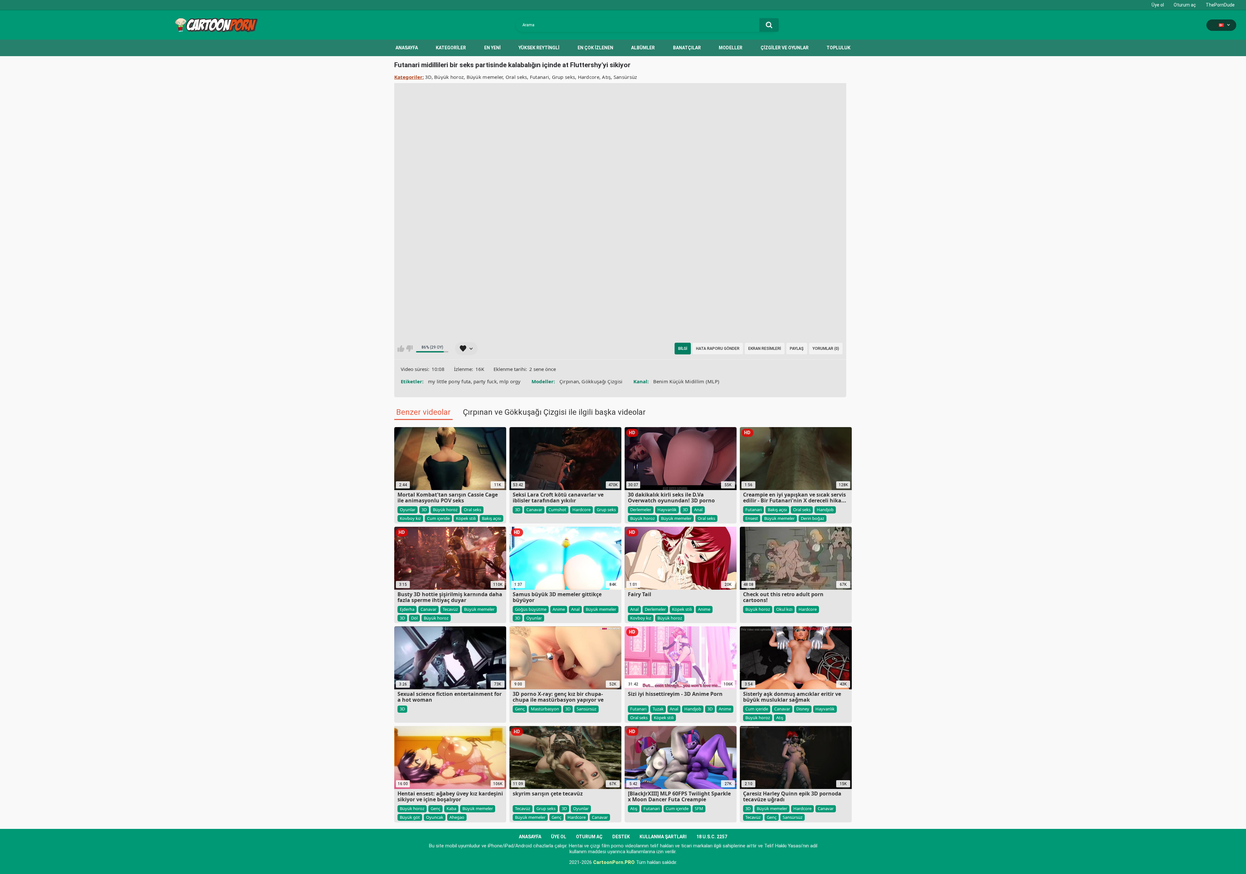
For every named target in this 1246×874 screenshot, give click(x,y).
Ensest (751, 518)
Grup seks (563, 77)
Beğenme (409, 348)
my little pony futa (449, 381)
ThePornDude (1220, 4)
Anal (698, 509)
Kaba (451, 808)
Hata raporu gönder (717, 348)
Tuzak (658, 709)
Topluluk (838, 47)
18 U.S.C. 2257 (711, 836)
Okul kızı (784, 609)
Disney (802, 709)
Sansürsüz (625, 77)
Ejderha (407, 609)
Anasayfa (407, 47)
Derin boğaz (812, 518)
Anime (559, 609)
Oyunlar (407, 509)
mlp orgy (509, 381)
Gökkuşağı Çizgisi (601, 381)
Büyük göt (410, 817)
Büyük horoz (449, 77)
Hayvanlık (667, 509)
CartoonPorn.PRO (614, 862)
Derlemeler (640, 509)
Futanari (539, 77)
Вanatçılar (687, 47)
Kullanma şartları (663, 836)
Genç (520, 709)
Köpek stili (466, 518)
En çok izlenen (595, 47)
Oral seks (516, 77)
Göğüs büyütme (530, 609)
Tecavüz (450, 609)
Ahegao (456, 817)
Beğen (400, 348)
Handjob (825, 509)
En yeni (492, 47)
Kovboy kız (410, 518)
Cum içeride (438, 518)
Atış (606, 77)
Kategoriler (451, 47)
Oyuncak (434, 817)
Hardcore (588, 77)
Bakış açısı (491, 518)
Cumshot (557, 509)
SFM (699, 808)
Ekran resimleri (764, 348)
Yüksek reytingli (539, 47)
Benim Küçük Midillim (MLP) (686, 381)
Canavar (534, 509)
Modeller (730, 47)
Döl (414, 618)
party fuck (485, 381)
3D (428, 77)
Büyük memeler (485, 77)
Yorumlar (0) (825, 348)
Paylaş (797, 348)
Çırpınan (569, 381)
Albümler (643, 47)
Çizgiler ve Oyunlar (785, 47)
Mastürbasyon (545, 709)
